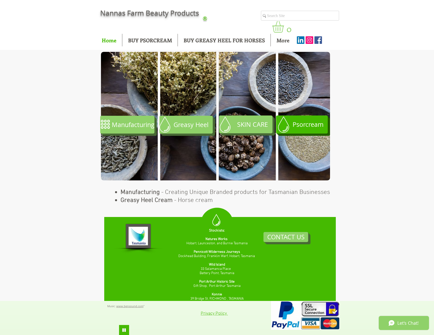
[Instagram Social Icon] (309, 40)
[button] (284, 27)
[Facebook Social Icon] (318, 40)
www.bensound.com (129, 306)
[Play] (124, 330)
